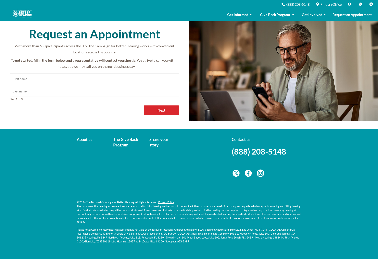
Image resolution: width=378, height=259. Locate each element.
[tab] (239, 14)
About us (84, 139)
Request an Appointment (352, 14)
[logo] (23, 14)
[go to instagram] (260, 174)
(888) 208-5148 (259, 151)
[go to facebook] (248, 174)
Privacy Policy (166, 202)
